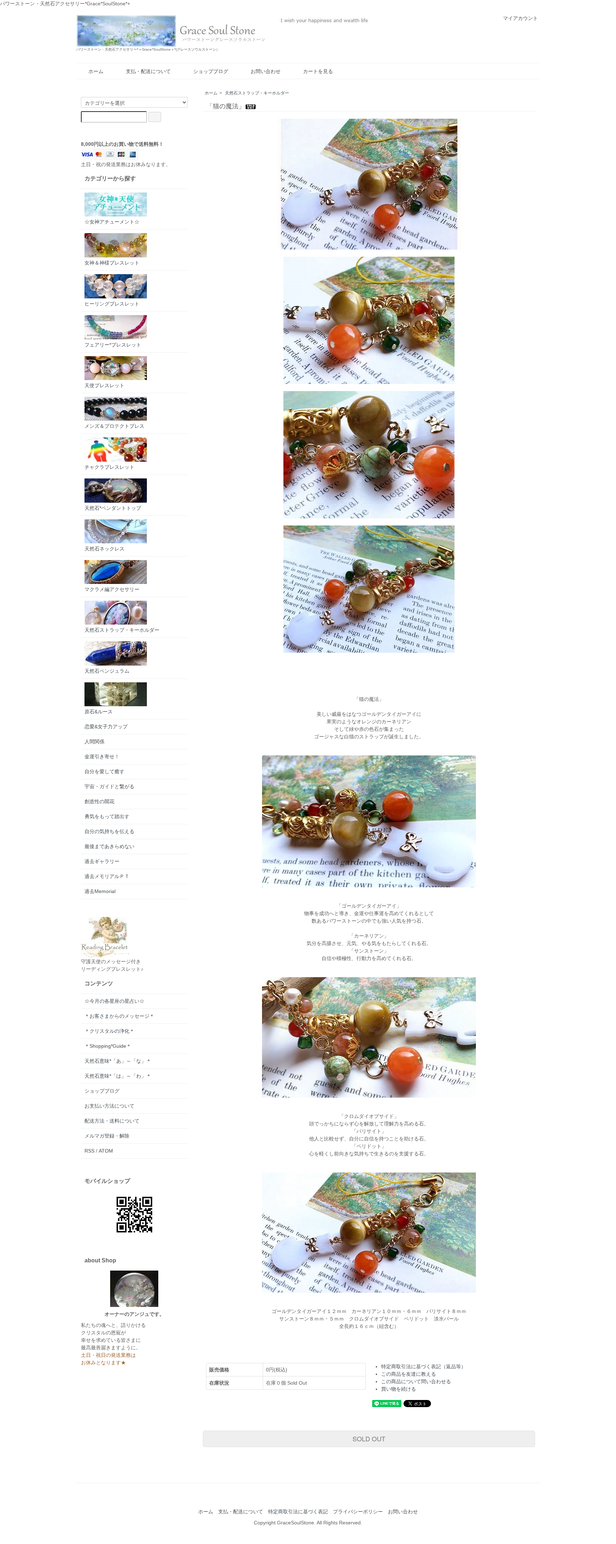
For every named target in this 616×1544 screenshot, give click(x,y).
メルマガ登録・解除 (106, 1136)
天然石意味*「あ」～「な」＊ (117, 1061)
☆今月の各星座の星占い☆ (114, 1001)
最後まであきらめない (109, 846)
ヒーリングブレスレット (111, 304)
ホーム (95, 71)
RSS (89, 1151)
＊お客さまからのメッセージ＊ (119, 1016)
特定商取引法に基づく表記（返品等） (423, 1366)
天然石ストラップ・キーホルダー (257, 93)
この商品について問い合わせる (416, 1381)
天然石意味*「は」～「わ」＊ (117, 1076)
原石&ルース (98, 711)
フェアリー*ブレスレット (112, 345)
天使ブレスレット (104, 385)
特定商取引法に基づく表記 (298, 1511)
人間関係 (94, 741)
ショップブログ (210, 71)
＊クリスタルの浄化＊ (109, 1031)
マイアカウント (520, 18)
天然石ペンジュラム (106, 671)
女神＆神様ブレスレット (111, 263)
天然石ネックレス (104, 549)
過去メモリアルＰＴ (106, 876)
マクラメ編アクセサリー (111, 589)
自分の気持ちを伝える (109, 831)
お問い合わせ (266, 71)
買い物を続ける (398, 1389)
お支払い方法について (109, 1106)
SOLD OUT (369, 1438)
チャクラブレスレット (109, 467)
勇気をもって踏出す (106, 816)
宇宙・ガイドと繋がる (109, 786)
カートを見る (318, 71)
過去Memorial (99, 891)
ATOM (106, 1151)
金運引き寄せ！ (101, 756)
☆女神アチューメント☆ (111, 222)
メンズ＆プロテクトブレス (114, 426)
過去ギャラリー (101, 861)
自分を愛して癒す (104, 771)
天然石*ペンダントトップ (112, 508)
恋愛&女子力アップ (106, 726)
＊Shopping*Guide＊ (107, 1046)
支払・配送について (148, 71)
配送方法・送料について (111, 1121)
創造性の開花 (99, 801)
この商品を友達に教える (408, 1374)
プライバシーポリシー (358, 1511)
